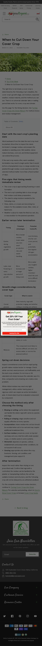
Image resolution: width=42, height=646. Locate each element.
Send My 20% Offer (14, 333)
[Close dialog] (40, 311)
